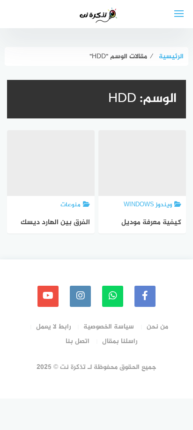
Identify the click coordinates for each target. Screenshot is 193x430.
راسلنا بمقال (119, 341)
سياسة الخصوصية (108, 326)
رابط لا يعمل (53, 326)
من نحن (157, 326)
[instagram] (80, 296)
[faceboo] (145, 296)
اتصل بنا (77, 341)
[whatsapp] (112, 296)
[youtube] (48, 296)
